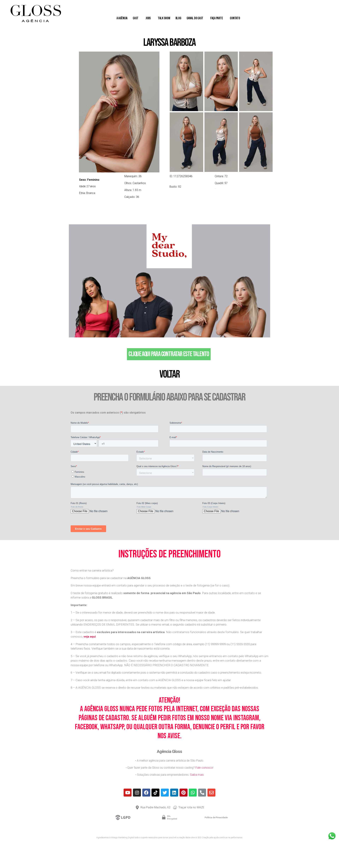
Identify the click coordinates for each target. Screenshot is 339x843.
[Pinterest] (184, 793)
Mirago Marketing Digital (122, 837)
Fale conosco (204, 767)
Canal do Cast (195, 18)
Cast (135, 18)
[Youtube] (128, 793)
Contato (235, 18)
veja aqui (90, 636)
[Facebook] (146, 793)
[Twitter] (165, 793)
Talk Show (164, 18)
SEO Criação (203, 837)
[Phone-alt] (202, 793)
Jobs (148, 18)
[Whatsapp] (193, 793)
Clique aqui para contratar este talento (169, 354)
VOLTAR (169, 374)
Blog (178, 18)
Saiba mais (197, 774)
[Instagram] (137, 793)
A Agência (122, 18)
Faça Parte (216, 18)
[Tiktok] (155, 793)
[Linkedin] (174, 793)
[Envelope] (211, 793)
